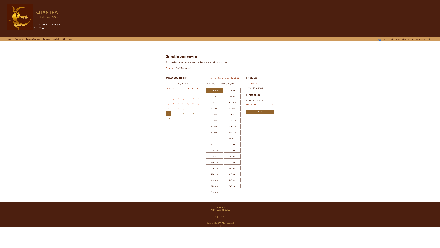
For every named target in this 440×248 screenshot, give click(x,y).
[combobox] (260, 88)
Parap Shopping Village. (43, 28)
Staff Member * (252, 83)
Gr (35, 25)
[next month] (196, 83)
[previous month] (170, 83)
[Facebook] (430, 39)
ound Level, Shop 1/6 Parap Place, (49, 25)
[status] (225, 78)
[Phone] (379, 39)
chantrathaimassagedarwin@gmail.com (399, 39)
